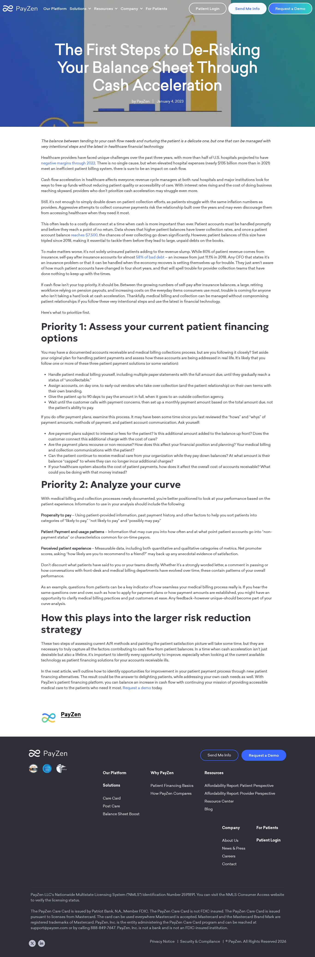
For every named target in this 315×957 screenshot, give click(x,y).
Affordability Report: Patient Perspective (239, 785)
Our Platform (55, 8)
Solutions (78, 8)
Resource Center (219, 801)
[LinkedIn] (41, 943)
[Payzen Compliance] (47, 771)
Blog (209, 809)
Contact (229, 864)
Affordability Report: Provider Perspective (240, 793)
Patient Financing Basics (172, 785)
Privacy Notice (162, 941)
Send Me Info (247, 8)
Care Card (112, 798)
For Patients (156, 8)
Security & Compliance (200, 941)
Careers (228, 856)
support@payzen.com (49, 928)
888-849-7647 (103, 928)
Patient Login (208, 8)
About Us (230, 840)
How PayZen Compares (171, 793)
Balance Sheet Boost (121, 814)
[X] (32, 943)
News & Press (233, 848)
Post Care (111, 806)
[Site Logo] (20, 8)
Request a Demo (290, 8)
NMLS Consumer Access (248, 894)
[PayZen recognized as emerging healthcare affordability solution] (33, 771)
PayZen (143, 101)
